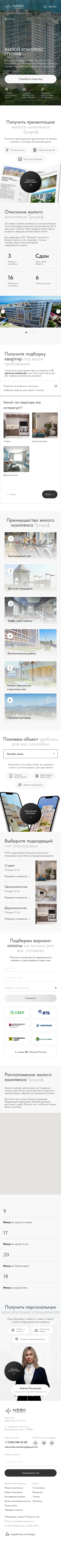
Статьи (36, 1496)
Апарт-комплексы (13, 1492)
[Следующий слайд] (58, 312)
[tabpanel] (30, 795)
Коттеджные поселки (15, 1496)
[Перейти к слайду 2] (29, 332)
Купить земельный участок (18, 1501)
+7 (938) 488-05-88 (16, 1442)
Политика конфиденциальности (19, 1521)
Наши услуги (11, 1505)
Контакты (37, 1501)
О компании (39, 1487)
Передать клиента (14, 1509)
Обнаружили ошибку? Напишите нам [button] (22, 1516)
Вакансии (37, 1492)
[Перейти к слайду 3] (32, 332)
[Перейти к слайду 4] (35, 332)
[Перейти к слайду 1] (26, 332)
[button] (49, 6)
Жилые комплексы (14, 1487)
